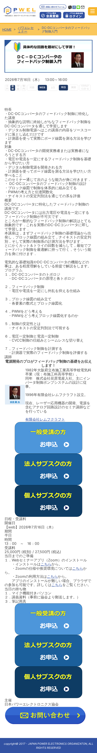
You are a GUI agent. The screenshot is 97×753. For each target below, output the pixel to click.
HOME (7, 29)
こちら (46, 564)
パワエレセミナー (26, 29)
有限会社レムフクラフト (45, 419)
